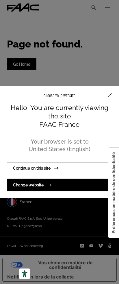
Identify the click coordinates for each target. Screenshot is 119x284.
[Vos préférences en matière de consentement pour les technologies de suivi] (113, 193)
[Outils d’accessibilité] (24, 273)
